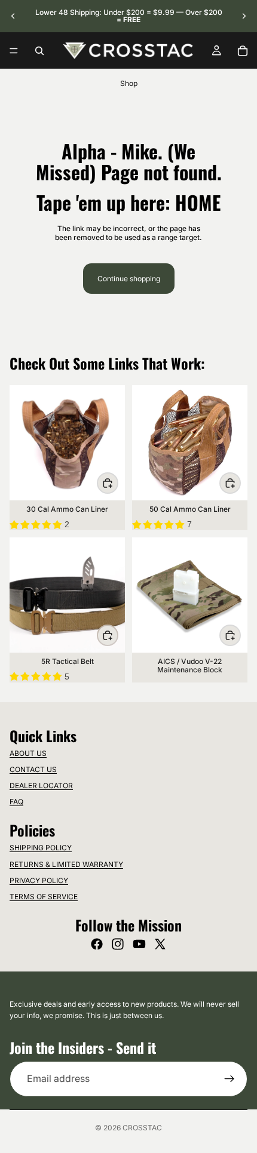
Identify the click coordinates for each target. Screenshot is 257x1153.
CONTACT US (33, 769)
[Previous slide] (13, 16)
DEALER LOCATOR (41, 785)
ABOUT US (28, 753)
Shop (128, 83)
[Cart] (243, 51)
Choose (117, 635)
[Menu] (13, 50)
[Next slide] (244, 16)
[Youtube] (139, 944)
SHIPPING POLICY (41, 847)
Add (117, 482)
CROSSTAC (142, 1127)
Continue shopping (128, 278)
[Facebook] (97, 944)
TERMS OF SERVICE (44, 896)
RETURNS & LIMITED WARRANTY (66, 864)
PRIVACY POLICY (39, 880)
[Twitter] (160, 944)
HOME (198, 202)
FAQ (16, 801)
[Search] (39, 51)
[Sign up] (229, 1078)
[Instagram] (118, 944)
